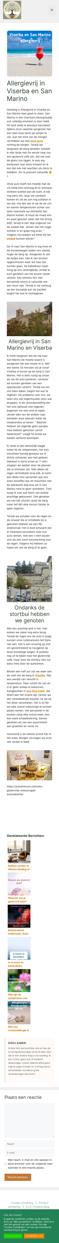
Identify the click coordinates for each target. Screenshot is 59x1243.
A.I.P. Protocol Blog (37, 1206)
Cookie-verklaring (22, 1202)
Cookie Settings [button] (13, 1236)
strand (11, 238)
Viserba (40, 675)
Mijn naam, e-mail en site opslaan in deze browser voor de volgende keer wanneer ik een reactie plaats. (30, 1163)
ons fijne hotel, (35, 691)
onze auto (36, 140)
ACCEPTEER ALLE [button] (34, 1236)
